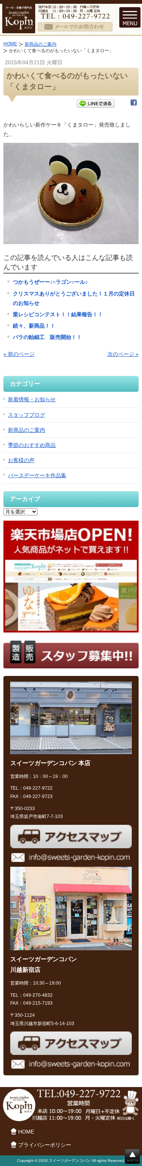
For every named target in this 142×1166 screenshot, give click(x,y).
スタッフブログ (26, 415)
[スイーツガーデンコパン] (18, 28)
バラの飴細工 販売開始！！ (47, 337)
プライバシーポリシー (44, 1145)
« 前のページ (18, 354)
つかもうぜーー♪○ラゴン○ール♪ (50, 282)
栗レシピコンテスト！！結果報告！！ (58, 314)
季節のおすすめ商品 (32, 445)
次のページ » (123, 354)
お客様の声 (21, 460)
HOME (10, 43)
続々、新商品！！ (34, 326)
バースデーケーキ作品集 (37, 475)
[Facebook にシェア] (134, 104)
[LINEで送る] (96, 104)
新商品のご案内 (40, 44)
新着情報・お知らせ (32, 399)
